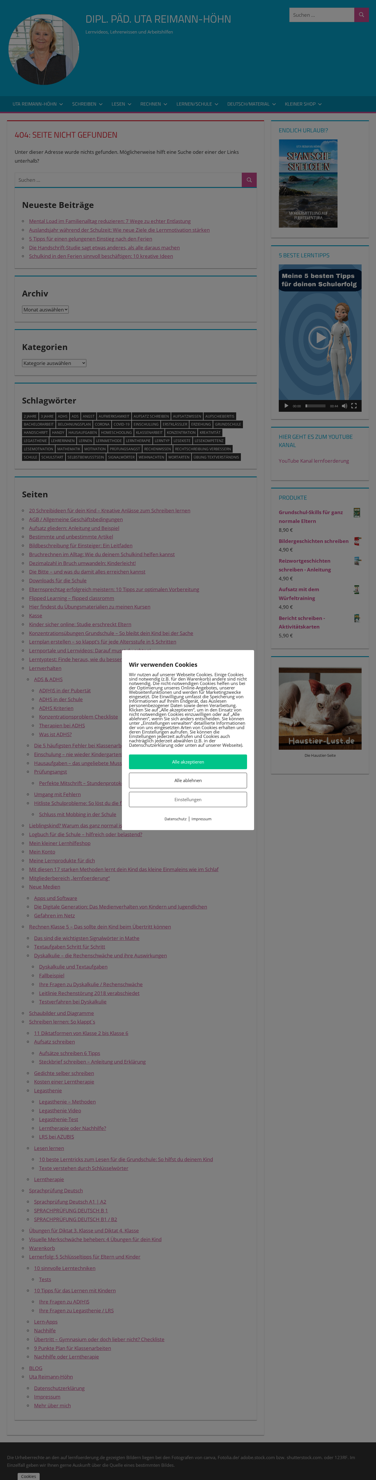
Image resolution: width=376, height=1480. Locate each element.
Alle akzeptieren (188, 762)
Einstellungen (188, 799)
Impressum (202, 818)
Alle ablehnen (188, 781)
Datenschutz (175, 818)
